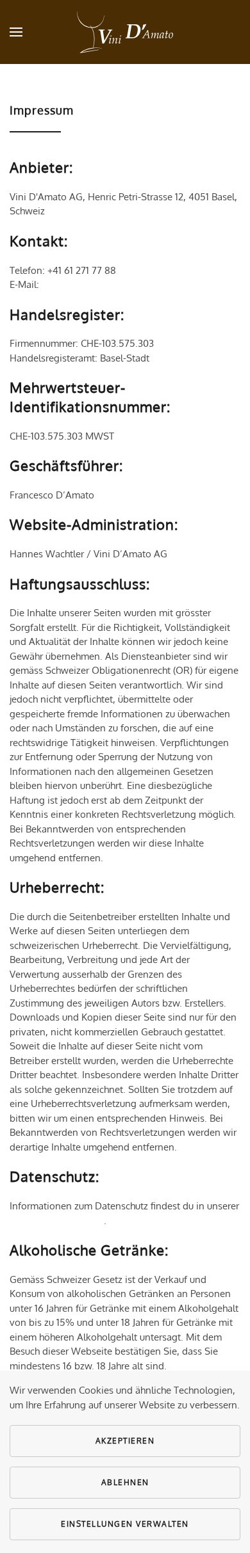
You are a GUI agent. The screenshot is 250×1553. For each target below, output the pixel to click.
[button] (16, 32)
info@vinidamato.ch (85, 284)
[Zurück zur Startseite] (125, 32)
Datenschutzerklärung (57, 1221)
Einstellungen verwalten (125, 1524)
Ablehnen (125, 1482)
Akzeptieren (125, 1440)
